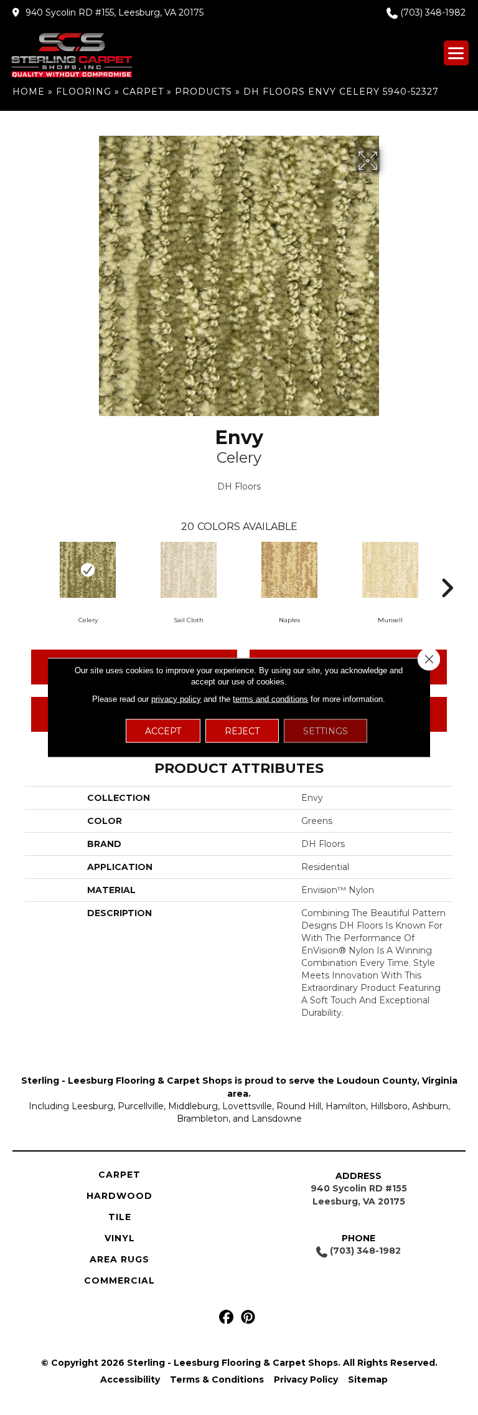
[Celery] (87, 570)
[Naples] (289, 570)
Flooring (83, 91)
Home (28, 91)
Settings (325, 731)
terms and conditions (270, 699)
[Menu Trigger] (456, 52)
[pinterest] (248, 1317)
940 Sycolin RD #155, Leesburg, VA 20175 (115, 12)
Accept (163, 731)
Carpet (143, 91)
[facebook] (226, 1317)
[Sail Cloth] (188, 570)
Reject (242, 731)
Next (447, 569)
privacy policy (176, 699)
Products (203, 91)
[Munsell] (390, 570)
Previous (31, 569)
